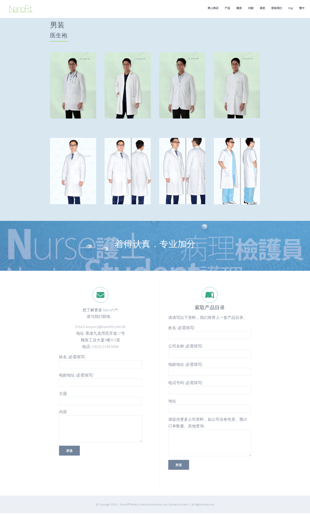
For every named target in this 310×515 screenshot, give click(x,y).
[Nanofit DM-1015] (182, 55)
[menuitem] (216, 7)
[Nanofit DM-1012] (128, 55)
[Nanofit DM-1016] (237, 55)
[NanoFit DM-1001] (73, 141)
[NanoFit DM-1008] (237, 141)
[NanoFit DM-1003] (128, 141)
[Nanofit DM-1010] (73, 55)
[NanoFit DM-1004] (182, 141)
